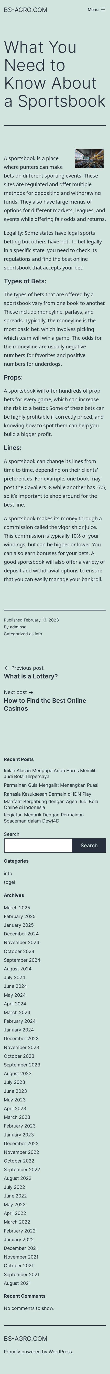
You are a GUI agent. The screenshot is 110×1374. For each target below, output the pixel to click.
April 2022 (15, 1213)
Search (11, 834)
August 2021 (17, 1283)
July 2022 (14, 1187)
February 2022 (20, 1231)
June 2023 (15, 1091)
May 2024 (15, 995)
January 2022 (19, 1239)
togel (9, 882)
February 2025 (20, 916)
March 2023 (17, 1117)
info (38, 633)
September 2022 (22, 1169)
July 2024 (14, 977)
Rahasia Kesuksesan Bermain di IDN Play (47, 794)
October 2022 (19, 1161)
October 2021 (19, 1265)
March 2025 (17, 907)
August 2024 (18, 968)
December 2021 (21, 1248)
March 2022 (17, 1222)
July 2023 (14, 1082)
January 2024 (19, 1029)
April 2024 (15, 1003)
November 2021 (21, 1257)
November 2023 (21, 1047)
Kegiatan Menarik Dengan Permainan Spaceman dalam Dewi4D (44, 817)
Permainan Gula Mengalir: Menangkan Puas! (51, 785)
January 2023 (19, 1134)
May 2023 (15, 1099)
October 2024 (19, 951)
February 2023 (20, 1126)
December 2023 (21, 1038)
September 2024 (22, 960)
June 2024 (15, 986)
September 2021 (21, 1274)
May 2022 (15, 1204)
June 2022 (15, 1196)
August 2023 (17, 1073)
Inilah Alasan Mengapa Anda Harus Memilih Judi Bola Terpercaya (50, 773)
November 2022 (21, 1152)
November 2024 (21, 942)
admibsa (18, 626)
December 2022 (21, 1143)
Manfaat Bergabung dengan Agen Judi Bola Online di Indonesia (51, 804)
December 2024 (21, 933)
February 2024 (20, 1021)
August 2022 (17, 1178)
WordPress (60, 1351)
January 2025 (19, 925)
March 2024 (17, 1012)
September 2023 (22, 1064)
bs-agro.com (25, 10)
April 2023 (15, 1108)
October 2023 (19, 1056)
